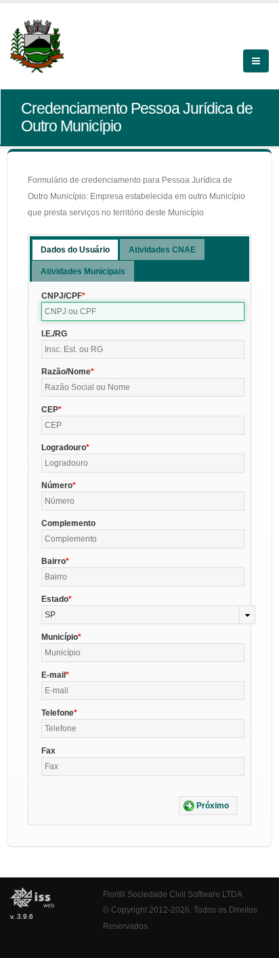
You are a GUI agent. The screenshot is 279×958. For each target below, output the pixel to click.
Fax (48, 751)
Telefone (57, 713)
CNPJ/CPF (61, 296)
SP (50, 614)
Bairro (53, 561)
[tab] (75, 249)
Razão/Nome (66, 371)
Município (59, 637)
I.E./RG (54, 334)
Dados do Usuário (75, 250)
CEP (49, 409)
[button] (208, 805)
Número (56, 485)
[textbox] (142, 311)
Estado (54, 599)
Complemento (68, 523)
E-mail (53, 675)
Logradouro (63, 447)
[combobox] (148, 614)
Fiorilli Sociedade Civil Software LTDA (172, 894)
